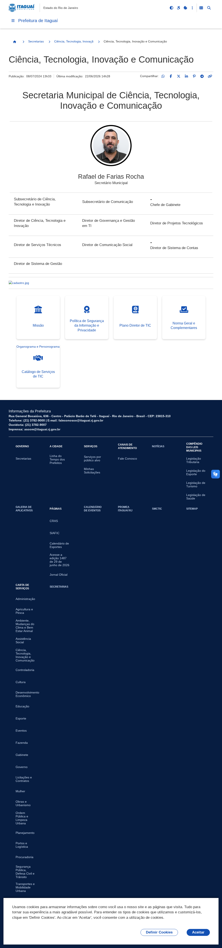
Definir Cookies (159, 932)
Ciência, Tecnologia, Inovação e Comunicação (73, 41)
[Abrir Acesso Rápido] (192, 7)
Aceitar (198, 932)
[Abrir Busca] (209, 7)
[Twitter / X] (178, 76)
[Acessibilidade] (178, 7)
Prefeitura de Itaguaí (38, 20)
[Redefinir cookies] (185, 7)
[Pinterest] (194, 76)
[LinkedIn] (186, 76)
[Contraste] (171, 7)
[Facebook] (170, 76)
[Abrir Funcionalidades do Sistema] (201, 7)
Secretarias (36, 41)
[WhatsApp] (163, 76)
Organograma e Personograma (38, 346)
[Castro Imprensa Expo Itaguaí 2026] (111, 283)
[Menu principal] (13, 20)
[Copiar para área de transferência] (209, 76)
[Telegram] (202, 76)
